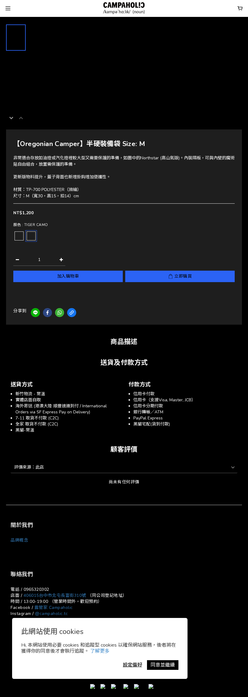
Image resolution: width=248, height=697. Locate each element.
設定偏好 (132, 665)
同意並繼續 (163, 665)
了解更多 (99, 651)
